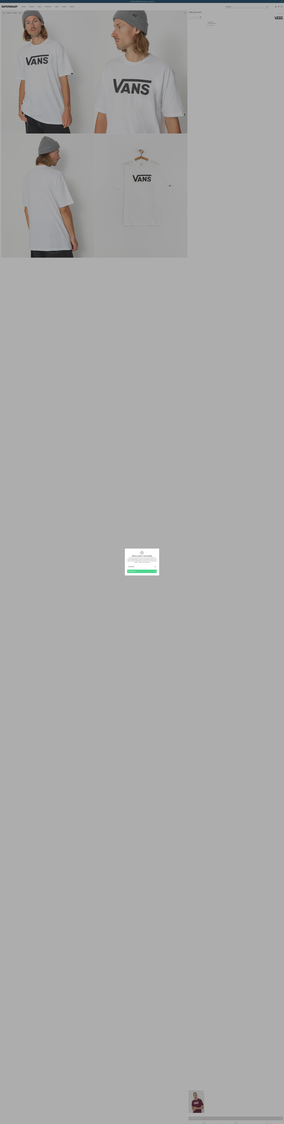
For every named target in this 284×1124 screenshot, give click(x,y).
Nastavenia (131, 566)
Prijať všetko (132, 571)
